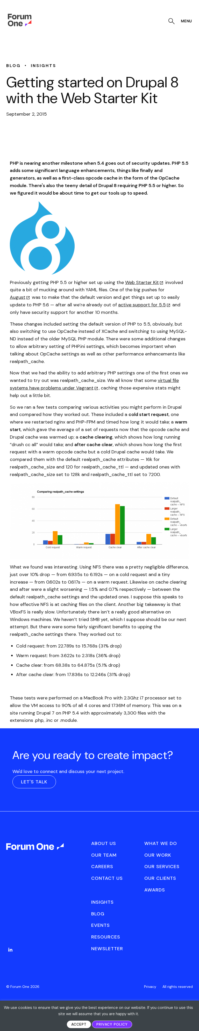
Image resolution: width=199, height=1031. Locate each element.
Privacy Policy (112, 1024)
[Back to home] (35, 851)
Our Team (104, 855)
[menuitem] (10, 955)
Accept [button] (79, 1024)
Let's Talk (34, 782)
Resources (105, 937)
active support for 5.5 (142, 305)
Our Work (157, 855)
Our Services (162, 866)
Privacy (150, 986)
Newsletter (107, 949)
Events (100, 925)
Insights (102, 902)
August (17, 297)
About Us (103, 843)
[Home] (19, 25)
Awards (154, 890)
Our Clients (160, 878)
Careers (102, 866)
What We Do (160, 843)
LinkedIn (10, 950)
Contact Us (107, 878)
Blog (97, 914)
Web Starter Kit (142, 282)
